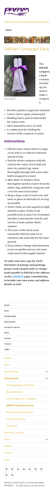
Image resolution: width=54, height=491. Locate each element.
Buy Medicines (14, 392)
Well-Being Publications (19, 412)
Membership (10, 316)
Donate (7, 338)
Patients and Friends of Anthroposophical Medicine (26, 22)
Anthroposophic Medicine (20, 385)
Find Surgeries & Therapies (21, 398)
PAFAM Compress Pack (19, 405)
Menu (9, 30)
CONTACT (18, 276)
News (6, 333)
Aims (6, 311)
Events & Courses (12, 327)
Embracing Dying (15, 419)
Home (7, 305)
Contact (7, 344)
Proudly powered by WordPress (30, 486)
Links (6, 349)
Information (10, 322)
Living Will (11, 425)
